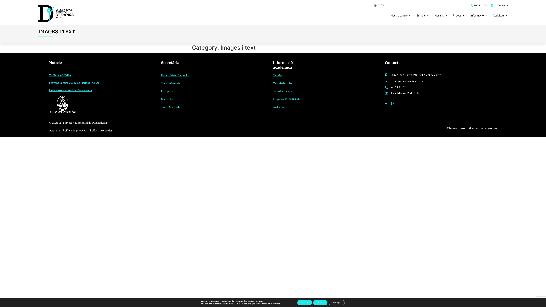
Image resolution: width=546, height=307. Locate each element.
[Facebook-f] (385, 103)
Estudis (421, 15)
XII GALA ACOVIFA (60, 75)
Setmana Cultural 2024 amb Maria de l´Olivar (74, 82)
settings (276, 304)
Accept (305, 302)
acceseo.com (489, 128)
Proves (457, 15)
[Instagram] (392, 103)
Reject (320, 302)
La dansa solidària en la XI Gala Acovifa (70, 90)
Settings (336, 302)
